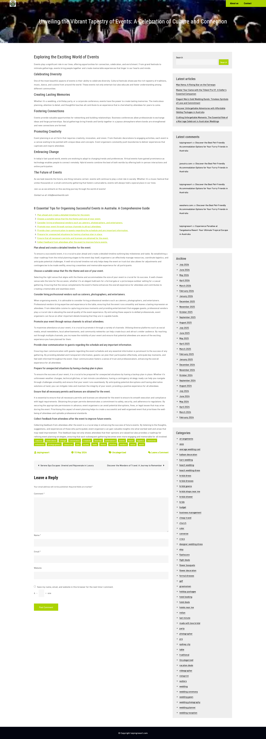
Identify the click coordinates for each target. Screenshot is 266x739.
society (86, 444)
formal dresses (186, 575)
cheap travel (185, 517)
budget (182, 507)
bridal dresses (186, 480)
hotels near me (186, 607)
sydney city (184, 644)
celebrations (51, 440)
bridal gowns (185, 485)
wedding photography (189, 701)
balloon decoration (188, 454)
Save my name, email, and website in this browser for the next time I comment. (75, 587)
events (122, 440)
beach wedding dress (189, 470)
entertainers (110, 440)
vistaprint (184, 675)
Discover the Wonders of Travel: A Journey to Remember (134, 465)
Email (37, 551)
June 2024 (184, 396)
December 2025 (187, 301)
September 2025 (187, 317)
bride (182, 501)
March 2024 (185, 411)
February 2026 (186, 290)
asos (181, 443)
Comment (39, 493)
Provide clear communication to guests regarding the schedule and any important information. (82, 230)
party (182, 628)
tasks (95, 444)
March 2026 (185, 285)
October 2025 (186, 311)
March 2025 (185, 348)
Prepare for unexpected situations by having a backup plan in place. (70, 234)
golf (181, 580)
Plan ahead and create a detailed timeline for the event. (63, 214)
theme (103, 444)
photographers (54, 444)
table (181, 649)
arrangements (186, 438)
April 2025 (184, 343)
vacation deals (186, 665)
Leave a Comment (159, 452)
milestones (39, 444)
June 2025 (184, 332)
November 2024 (187, 369)
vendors (123, 444)
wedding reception (188, 712)
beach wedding (186, 464)
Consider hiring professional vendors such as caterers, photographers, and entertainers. (80, 222)
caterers (38, 440)
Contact (247, 3)
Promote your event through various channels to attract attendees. (69, 226)
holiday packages (187, 591)
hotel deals (184, 601)
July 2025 (184, 327)
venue (132, 444)
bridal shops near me (189, 491)
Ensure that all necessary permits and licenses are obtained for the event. (72, 237)
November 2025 (187, 306)
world (141, 444)
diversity (98, 440)
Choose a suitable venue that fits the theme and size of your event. (69, 218)
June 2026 (184, 269)
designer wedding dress (191, 543)
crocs (182, 538)
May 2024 (184, 401)
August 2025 (185, 322)
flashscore (184, 554)
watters (183, 680)
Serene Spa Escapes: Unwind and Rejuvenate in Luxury (67, 465)
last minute (184, 617)
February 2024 (186, 417)
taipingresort (43, 452)
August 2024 (185, 385)
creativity (87, 440)
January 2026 (186, 295)
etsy (181, 549)
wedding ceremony (188, 691)
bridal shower (186, 496)
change (63, 440)
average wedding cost (189, 449)
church (182, 522)
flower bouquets (187, 564)
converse (183, 533)
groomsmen (185, 586)
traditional (184, 654)
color (181, 528)
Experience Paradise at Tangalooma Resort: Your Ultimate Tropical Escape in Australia (203, 229)
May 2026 (184, 274)
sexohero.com (186, 205)
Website (38, 567)
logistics (140, 440)
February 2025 (186, 353)
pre (181, 638)
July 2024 (184, 390)
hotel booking (185, 596)
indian (182, 612)
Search (179, 57)
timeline (112, 444)
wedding (183, 686)
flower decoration (187, 570)
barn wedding (186, 459)
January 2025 (186, 359)
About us (234, 3)
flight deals (184, 559)
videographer (185, 670)
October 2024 (186, 375)
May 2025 (184, 338)
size (78, 444)
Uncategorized (119, 452)
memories (151, 440)
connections (75, 440)
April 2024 (184, 406)
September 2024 (187, 380)
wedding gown (186, 696)
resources (68, 444)
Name (37, 535)
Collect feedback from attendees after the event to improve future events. (72, 241)
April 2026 (184, 280)
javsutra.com (185, 163)
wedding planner (187, 707)
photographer (186, 633)
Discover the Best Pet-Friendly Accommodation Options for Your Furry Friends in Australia (203, 146)
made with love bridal (189, 622)
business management (190, 512)
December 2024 (187, 364)
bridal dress (185, 475)
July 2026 (184, 264)
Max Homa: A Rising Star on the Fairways (195, 84)
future (130, 440)
